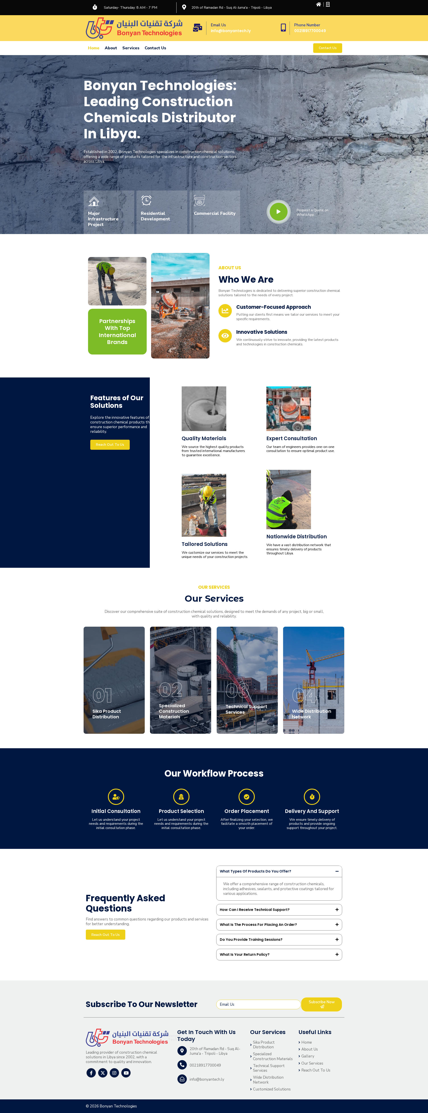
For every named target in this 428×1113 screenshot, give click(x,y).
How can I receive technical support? (255, 909)
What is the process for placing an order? (258, 924)
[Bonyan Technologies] (127, 1038)
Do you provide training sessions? (251, 939)
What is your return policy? (245, 954)
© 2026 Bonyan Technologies (111, 1106)
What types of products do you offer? (255, 871)
